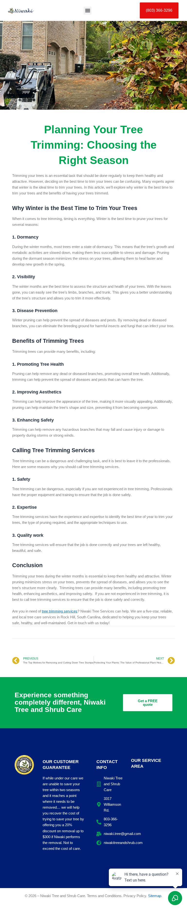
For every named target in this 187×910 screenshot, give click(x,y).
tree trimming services (59, 611)
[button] (88, 11)
